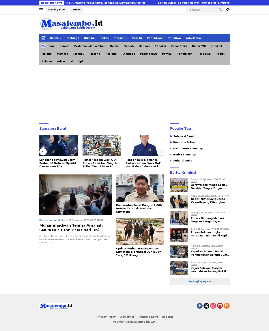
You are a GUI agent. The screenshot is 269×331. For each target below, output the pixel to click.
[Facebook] (200, 306)
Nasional (111, 53)
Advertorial (193, 38)
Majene (47, 53)
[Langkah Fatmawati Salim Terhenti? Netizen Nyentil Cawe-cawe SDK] (58, 145)
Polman (47, 61)
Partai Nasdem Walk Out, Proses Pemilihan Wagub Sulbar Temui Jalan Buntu (100, 163)
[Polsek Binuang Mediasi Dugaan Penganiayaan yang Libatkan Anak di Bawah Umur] (179, 218)
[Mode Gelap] (228, 10)
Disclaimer (127, 316)
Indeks (76, 9)
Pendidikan (155, 38)
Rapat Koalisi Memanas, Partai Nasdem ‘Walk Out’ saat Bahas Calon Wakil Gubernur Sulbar (143, 163)
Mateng (94, 53)
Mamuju (78, 53)
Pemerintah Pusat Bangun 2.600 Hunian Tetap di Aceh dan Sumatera (139, 208)
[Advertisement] (134, 92)
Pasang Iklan (57, 9)
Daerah (119, 38)
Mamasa (62, 53)
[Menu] (41, 10)
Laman (64, 46)
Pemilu (137, 38)
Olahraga (72, 38)
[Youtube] (220, 306)
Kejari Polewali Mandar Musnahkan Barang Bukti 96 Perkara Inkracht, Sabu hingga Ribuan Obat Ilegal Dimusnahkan (209, 269)
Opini (81, 61)
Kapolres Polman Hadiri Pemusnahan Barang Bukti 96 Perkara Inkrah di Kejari (209, 253)
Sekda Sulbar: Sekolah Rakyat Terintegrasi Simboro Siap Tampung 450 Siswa (200, 2)
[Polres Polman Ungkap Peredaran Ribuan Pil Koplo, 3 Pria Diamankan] (179, 235)
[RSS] (227, 306)
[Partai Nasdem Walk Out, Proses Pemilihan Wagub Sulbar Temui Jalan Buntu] (102, 145)
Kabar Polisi (179, 46)
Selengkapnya (198, 281)
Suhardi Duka (182, 160)
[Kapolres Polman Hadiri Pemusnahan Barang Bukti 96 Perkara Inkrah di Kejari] (179, 251)
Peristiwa (174, 38)
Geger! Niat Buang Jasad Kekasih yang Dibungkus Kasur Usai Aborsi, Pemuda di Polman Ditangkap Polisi (209, 200)
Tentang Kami (148, 316)
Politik (104, 38)
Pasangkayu (148, 53)
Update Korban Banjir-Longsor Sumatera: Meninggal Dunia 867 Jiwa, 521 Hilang (138, 252)
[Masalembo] (71, 23)
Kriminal (89, 38)
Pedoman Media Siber (89, 46)
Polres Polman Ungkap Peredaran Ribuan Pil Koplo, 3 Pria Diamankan (210, 234)
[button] (220, 9)
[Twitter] (206, 306)
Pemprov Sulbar (184, 142)
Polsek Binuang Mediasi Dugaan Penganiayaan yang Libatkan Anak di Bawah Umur (207, 220)
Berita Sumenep (184, 154)
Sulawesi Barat (183, 136)
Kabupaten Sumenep (188, 148)
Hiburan (144, 46)
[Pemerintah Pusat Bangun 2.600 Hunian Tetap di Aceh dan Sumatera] (140, 188)
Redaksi (160, 46)
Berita (54, 38)
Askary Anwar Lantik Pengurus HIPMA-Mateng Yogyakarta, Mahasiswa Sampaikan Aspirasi (71, 2)
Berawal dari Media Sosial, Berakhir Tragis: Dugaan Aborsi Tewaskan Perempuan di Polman (209, 186)
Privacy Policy (106, 316)
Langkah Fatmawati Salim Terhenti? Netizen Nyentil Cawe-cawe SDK (57, 163)
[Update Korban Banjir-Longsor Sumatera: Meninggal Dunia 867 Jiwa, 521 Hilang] (140, 231)
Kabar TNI (199, 46)
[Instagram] (213, 306)
